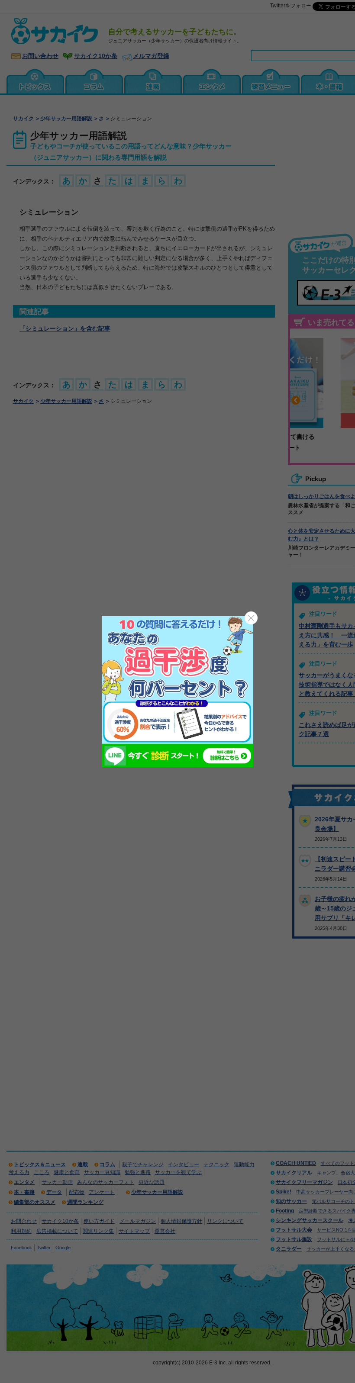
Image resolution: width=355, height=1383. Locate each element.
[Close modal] (251, 617)
